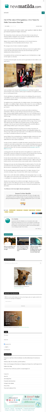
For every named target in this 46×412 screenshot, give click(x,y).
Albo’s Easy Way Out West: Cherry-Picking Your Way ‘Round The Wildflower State (23, 248)
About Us (6, 376)
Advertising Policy (7, 378)
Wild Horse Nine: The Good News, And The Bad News (14, 361)
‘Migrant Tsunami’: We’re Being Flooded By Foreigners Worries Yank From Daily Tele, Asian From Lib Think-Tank (35, 249)
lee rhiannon (38, 210)
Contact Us (6, 374)
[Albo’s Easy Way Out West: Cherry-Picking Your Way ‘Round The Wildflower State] (23, 241)
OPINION (6, 211)
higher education (32, 210)
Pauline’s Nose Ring (8, 366)
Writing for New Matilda (9, 383)
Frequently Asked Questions (9, 381)
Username (6, 335)
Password (6, 339)
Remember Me (8, 344)
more (40, 213)
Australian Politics (39, 26)
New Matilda (7, 26)
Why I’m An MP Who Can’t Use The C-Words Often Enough (9, 248)
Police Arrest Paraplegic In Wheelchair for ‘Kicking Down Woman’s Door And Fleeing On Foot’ (23, 364)
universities (11, 211)
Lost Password (7, 349)
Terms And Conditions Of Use (10, 388)
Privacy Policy (6, 385)
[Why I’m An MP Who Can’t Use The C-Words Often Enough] (10, 241)
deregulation (26, 210)
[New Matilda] (23, 6)
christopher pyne (19, 210)
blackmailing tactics (24, 90)
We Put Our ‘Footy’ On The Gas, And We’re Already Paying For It (17, 368)
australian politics (12, 210)
